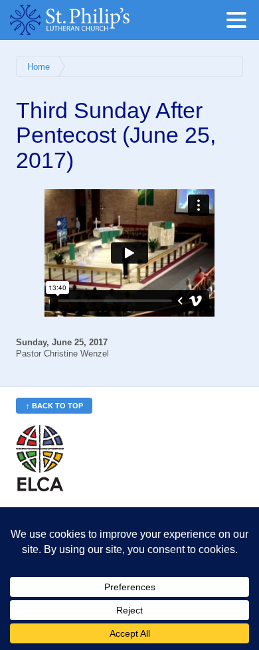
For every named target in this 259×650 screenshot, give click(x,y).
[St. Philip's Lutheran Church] (89, 20)
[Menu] (239, 22)
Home (38, 67)
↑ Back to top (54, 406)
